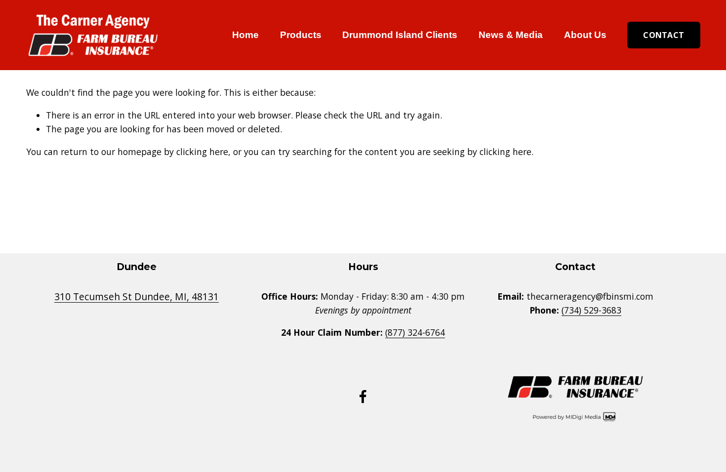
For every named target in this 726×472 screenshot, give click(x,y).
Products (301, 35)
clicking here (202, 151)
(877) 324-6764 (415, 332)
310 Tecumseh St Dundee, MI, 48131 (136, 296)
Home (245, 35)
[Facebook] (363, 396)
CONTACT (663, 35)
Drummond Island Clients (399, 35)
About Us (585, 35)
